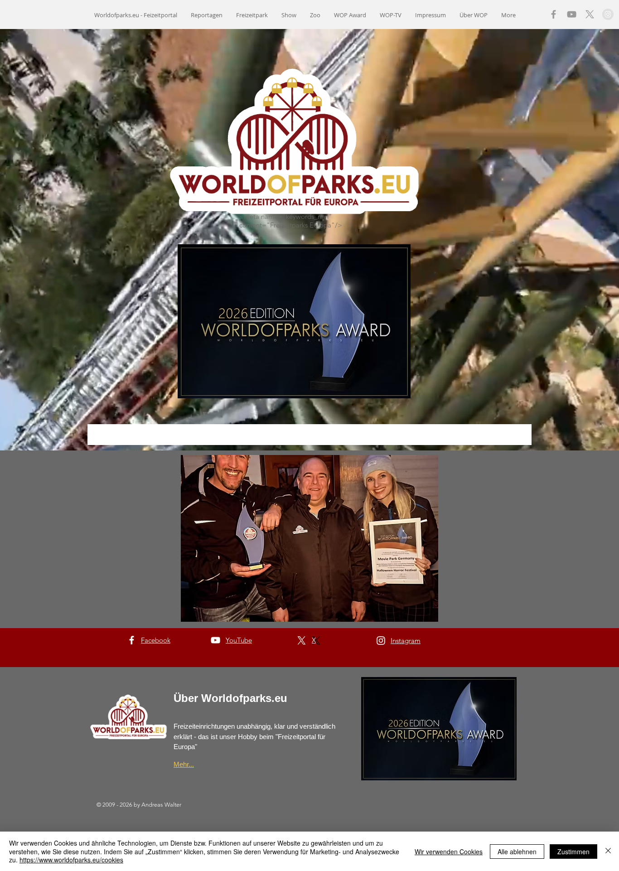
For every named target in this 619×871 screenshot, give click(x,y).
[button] (309, 538)
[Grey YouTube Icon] (571, 14)
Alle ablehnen (517, 851)
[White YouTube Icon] (215, 640)
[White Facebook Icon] (131, 640)
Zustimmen (573, 851)
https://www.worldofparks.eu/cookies (71, 859)
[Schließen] (608, 851)
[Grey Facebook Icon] (553, 14)
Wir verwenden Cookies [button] (449, 851)
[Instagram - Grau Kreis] (608, 14)
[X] (589, 14)
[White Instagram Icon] (381, 640)
